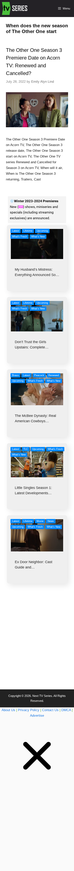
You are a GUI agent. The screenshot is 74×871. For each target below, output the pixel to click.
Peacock (39, 375)
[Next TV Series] (15, 8)
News (51, 521)
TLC (25, 449)
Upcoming (42, 230)
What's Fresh (19, 236)
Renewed (53, 375)
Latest (15, 230)
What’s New (38, 236)
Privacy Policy (28, 710)
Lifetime (27, 230)
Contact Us (50, 710)
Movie (40, 521)
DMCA (66, 710)
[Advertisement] (37, 644)
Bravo (15, 375)
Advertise (37, 715)
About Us (8, 710)
